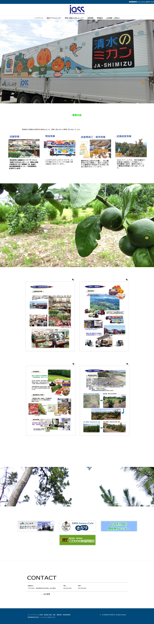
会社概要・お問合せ (113, 18)
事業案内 (100, 18)
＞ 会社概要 (45, 594)
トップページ (38, 18)
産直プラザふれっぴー (54, 18)
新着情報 (90, 18)
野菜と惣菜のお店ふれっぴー (74, 18)
